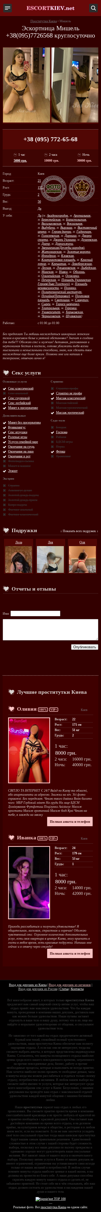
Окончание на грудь (21, 447)
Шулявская (73, 316)
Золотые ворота (78, 252)
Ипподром (48, 256)
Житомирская (51, 252)
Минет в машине (19, 466)
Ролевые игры (17, 437)
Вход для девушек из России (37, 989)
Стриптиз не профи (69, 393)
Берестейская (51, 219)
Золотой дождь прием (22, 500)
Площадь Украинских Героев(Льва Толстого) (64, 282)
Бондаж (61, 427)
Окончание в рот (19, 456)
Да (39, 208)
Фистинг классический (23, 514)
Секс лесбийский (19, 403)
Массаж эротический (70, 412)
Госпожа (61, 432)
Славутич (81, 300)
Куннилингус (17, 427)
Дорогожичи (64, 244)
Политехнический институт (61, 292)
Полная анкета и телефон (70, 822)
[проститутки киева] (50, 8)
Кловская (67, 256)
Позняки (70, 288)
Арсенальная (82, 215)
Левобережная (82, 264)
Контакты (77, 989)
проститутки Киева (53, 1207)
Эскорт (13, 471)
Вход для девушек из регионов (70, 985)
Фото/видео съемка (21, 461)
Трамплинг (63, 456)
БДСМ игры (64, 442)
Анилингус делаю (20, 490)
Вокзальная (74, 223)
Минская (47, 272)
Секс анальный (18, 393)
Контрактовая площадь (58, 260)
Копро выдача (17, 505)
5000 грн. (20, 160)
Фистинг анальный (20, 510)
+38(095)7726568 (29, 35)
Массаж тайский (67, 403)
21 (39, 181)
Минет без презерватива (24, 422)
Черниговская (50, 316)
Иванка (26, 837)
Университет (50, 312)
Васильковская (51, 223)
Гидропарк (83, 231)
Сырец (45, 304)
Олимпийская (50, 276)
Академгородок (57, 215)
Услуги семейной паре (23, 442)
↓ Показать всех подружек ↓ (79, 531)
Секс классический (20, 388)
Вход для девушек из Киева (28, 985)
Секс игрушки (17, 432)
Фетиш (60, 451)
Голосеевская (50, 236)
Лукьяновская (66, 268)
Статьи (64, 989)
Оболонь (79, 272)
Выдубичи (48, 227)
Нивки (63, 272)
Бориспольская (76, 219)
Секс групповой (19, 398)
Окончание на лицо (21, 451)
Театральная (50, 308)
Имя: (7, 614)
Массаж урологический (72, 408)
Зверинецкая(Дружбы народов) (62, 248)
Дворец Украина (64, 240)
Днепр (45, 244)
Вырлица (66, 227)
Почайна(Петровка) (55, 296)
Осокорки (72, 276)
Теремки (70, 308)
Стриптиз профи (67, 388)
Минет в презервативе (23, 408)
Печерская (48, 280)
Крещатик (58, 264)
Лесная (46, 268)
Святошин (62, 300)
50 (39, 201)
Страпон (13, 485)
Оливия (27, 709)
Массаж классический (70, 398)
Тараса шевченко (67, 304)
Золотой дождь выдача (23, 495)
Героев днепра (61, 231)
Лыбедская (88, 268)
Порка (60, 447)
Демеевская (89, 240)
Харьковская (74, 312)
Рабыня (61, 437)
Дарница (70, 236)
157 (40, 188)
